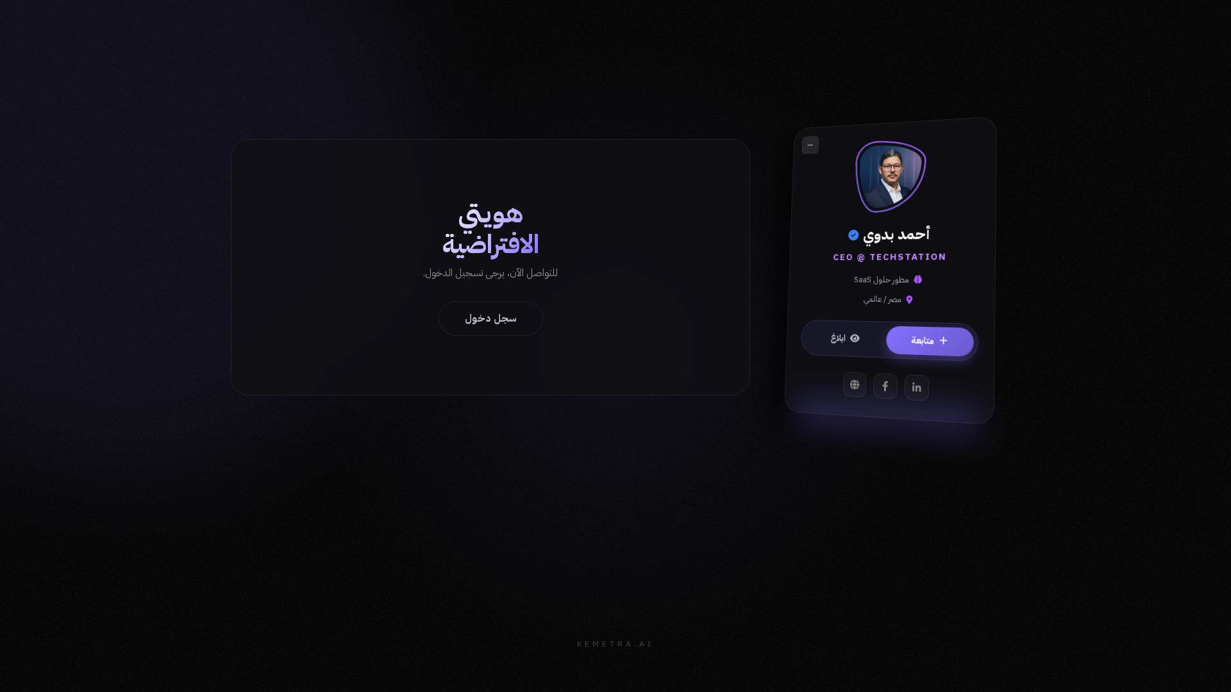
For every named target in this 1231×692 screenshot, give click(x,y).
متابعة (922, 340)
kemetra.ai (615, 644)
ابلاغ (838, 337)
